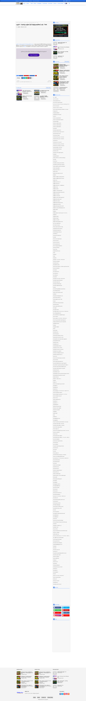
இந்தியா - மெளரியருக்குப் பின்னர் (58, 190)
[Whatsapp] (26, 78)
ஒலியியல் (55, 254)
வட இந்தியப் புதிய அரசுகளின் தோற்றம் (58, 537)
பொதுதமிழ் (55, 480)
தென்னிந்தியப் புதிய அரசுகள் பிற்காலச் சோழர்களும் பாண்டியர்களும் (62, 373)
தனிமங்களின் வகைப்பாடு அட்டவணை (58, 337)
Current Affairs (60, 3)
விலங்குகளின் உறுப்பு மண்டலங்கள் (58, 566)
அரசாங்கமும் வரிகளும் (57, 135)
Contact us (44, 697)
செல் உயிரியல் (55, 330)
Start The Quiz (33, 55)
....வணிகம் (55, 97)
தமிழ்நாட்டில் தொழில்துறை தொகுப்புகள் (59, 352)
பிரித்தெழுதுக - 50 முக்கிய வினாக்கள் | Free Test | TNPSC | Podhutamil (64, 70)
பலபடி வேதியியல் (56, 444)
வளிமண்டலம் (55, 551)
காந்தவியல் (55, 276)
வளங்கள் (55, 547)
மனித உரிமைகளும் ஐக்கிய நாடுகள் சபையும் (59, 499)
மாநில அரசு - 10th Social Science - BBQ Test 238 (27, 96)
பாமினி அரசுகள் (56, 447)
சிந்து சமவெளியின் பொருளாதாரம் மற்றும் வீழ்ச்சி (60, 321)
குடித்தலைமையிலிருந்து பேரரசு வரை (58, 295)
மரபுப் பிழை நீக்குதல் (56, 511)
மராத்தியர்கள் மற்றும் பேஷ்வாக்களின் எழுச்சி (59, 513)
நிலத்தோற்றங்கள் (56, 404)
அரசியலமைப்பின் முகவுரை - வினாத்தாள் (59, 138)
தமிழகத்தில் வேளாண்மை (57, 340)
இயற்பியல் (55, 214)
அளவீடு (55, 159)
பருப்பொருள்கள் (56, 442)
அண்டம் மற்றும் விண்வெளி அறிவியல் (58, 119)
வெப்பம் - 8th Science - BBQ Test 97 (59, 575)
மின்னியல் (55, 523)
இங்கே (25, 46)
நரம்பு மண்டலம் (56, 397)
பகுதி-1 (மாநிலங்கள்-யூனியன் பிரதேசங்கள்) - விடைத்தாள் (61, 421)
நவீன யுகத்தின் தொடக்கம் (57, 399)
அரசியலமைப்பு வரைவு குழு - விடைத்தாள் (59, 143)
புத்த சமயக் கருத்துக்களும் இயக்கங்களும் (59, 456)
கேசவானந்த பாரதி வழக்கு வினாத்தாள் (58, 302)
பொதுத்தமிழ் (55, 482)
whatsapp (58, 610)
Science (54, 3)
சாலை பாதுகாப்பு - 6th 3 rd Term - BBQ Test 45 (60, 318)
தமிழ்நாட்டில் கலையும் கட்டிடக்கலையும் (58, 349)
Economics (50, 3)
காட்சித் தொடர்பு (56, 273)
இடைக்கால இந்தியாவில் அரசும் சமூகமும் (59, 178)
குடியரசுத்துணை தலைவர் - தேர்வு (44, 90)
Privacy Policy (50, 697)
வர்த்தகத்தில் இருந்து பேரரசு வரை (58, 544)
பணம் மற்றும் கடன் (56, 428)
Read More (26, 93)
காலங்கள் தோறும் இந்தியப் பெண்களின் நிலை (59, 288)
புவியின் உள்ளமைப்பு (56, 466)
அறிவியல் (55, 154)
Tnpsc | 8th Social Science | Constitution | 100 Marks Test (27, 91)
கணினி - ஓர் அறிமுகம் (57, 261)
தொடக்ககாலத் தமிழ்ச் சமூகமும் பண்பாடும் (59, 383)
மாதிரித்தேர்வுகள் (56, 516)
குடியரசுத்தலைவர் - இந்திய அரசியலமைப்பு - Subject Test (44, 96)
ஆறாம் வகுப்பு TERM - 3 (57, 169)
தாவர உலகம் (55, 356)
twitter (66, 607)
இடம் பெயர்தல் (56, 171)
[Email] (30, 78)
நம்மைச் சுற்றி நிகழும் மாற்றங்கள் (58, 392)
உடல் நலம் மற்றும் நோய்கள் (57, 223)
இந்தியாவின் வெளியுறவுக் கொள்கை (58, 202)
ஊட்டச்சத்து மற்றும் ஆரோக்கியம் (58, 245)
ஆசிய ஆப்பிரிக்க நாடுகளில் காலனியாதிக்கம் (59, 166)
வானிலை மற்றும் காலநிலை (57, 554)
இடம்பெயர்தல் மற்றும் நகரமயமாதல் (58, 173)
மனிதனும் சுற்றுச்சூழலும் (57, 504)
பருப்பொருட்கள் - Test (60, 685)
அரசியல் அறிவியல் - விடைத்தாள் (58, 147)
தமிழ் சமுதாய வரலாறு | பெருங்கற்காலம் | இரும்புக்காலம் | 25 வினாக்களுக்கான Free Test (64, 65)
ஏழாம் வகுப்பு (55, 249)
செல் (54, 328)
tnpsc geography (56, 105)
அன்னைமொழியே (56, 121)
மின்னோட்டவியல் (56, 527)
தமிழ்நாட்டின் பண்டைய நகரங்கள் (58, 347)
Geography (39, 3)
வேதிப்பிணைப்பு (56, 582)
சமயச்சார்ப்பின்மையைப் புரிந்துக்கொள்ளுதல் (59, 314)
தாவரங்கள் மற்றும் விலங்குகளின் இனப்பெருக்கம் (60, 366)
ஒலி (54, 252)
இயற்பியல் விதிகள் (56, 216)
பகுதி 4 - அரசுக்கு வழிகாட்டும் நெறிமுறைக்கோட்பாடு (24, 44)
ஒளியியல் (55, 257)
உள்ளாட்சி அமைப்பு (56, 240)
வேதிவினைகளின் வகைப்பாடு (57, 584)
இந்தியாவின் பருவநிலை (57, 200)
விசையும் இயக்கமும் (56, 558)
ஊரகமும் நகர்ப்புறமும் (56, 247)
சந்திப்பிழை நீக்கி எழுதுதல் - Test (62, 42)
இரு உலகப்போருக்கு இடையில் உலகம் (58, 221)
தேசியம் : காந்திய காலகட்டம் (57, 378)
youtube (57, 612)
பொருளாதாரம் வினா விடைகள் (57, 492)
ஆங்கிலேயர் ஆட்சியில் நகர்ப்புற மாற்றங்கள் (59, 164)
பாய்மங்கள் (55, 449)
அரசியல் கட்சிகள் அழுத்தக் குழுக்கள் (58, 152)
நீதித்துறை (55, 411)
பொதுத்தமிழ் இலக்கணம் (57, 485)
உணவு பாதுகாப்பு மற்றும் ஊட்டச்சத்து (58, 226)
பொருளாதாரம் (56, 489)
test (19, 22)
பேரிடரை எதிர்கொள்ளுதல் (57, 473)
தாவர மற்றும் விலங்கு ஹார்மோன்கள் (58, 361)
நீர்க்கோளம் (55, 416)
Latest (27, 3)
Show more (48, 87)
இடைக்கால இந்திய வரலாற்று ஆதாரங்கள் (59, 176)
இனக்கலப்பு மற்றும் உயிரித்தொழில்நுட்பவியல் (59, 207)
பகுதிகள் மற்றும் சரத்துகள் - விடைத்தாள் (59, 423)
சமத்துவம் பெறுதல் (56, 309)
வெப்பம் (55, 573)
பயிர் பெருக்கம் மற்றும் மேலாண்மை (58, 440)
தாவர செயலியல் (56, 359)
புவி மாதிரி (55, 463)
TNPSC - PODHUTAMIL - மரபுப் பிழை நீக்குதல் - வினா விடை (63, 52)
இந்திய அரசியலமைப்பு (56, 183)
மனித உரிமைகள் (56, 501)
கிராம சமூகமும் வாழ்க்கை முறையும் (58, 292)
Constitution (44, 3)
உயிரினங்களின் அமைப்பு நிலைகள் (58, 228)
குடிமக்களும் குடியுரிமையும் (57, 297)
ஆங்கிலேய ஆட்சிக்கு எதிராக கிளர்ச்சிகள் (59, 162)
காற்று (55, 287)
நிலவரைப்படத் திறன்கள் (57, 409)
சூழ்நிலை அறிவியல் (56, 326)
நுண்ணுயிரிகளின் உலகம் (57, 418)
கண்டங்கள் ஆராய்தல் (56, 268)
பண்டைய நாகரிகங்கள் (57, 432)
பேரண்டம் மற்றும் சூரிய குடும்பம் (58, 470)
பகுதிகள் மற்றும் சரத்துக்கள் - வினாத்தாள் (59, 425)
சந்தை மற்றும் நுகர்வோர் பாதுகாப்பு (58, 306)
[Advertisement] (43, 13)
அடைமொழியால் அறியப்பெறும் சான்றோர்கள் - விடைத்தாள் (61, 109)
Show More (67, 61)
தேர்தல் (55, 380)
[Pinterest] (28, 78)
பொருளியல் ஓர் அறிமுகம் (57, 494)
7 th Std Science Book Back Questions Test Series (63, 88)
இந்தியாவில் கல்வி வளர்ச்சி (57, 204)
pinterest (66, 610)
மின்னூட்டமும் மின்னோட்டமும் (57, 525)
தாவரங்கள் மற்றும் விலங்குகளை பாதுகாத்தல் (59, 368)
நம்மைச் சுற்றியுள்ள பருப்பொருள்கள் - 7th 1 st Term (60, 394)
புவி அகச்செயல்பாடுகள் (57, 459)
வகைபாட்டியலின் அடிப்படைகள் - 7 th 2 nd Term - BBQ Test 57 (62, 535)
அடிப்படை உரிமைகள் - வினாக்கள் (58, 107)
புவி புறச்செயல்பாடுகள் (57, 461)
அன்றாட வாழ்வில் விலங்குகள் (57, 124)
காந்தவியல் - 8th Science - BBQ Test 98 (59, 278)
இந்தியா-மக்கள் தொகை (57, 195)
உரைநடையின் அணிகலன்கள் (57, 235)
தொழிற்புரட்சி (55, 385)
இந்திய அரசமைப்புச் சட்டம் (57, 181)
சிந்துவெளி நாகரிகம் (56, 323)
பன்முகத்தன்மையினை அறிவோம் (58, 435)
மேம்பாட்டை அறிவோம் (56, 532)
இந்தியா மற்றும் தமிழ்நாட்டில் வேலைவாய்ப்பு (59, 192)
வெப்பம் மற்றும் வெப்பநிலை (57, 577)
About (38, 697)
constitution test (26, 75)
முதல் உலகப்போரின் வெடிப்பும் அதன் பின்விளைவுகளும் (60, 530)
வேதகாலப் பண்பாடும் (56, 580)
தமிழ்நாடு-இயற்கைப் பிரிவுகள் (57, 345)
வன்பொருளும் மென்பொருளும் (58, 539)
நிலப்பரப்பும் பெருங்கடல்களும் (57, 406)
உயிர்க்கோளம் (55, 233)
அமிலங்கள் (55, 128)
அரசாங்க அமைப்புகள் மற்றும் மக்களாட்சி (59, 131)
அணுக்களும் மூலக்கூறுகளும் (57, 114)
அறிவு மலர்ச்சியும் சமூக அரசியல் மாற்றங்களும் (59, 157)
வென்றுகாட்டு (55, 570)
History (35, 3)
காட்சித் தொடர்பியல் (56, 271)
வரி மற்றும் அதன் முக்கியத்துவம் (58, 542)
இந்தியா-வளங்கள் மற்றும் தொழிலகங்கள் (59, 197)
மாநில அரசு (55, 518)
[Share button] (32, 78)
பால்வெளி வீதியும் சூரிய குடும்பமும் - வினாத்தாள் (60, 454)
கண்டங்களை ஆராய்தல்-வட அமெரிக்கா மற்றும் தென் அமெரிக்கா (62, 266)
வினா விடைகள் (56, 561)
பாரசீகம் (55, 451)
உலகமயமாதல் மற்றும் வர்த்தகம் (58, 238)
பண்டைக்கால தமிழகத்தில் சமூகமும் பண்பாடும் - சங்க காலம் (61, 430)
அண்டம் (55, 116)
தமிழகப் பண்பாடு (56, 342)
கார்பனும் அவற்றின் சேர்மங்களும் (58, 285)
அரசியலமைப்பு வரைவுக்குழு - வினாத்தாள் (59, 145)
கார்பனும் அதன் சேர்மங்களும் (57, 283)
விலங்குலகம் (55, 568)
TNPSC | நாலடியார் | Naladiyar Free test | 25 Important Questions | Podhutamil (63, 76)
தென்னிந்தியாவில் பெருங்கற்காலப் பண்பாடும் (59, 375)
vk (66, 612)
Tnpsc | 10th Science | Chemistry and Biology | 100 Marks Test (62, 104)
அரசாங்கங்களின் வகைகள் (57, 133)
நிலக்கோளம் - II (56, 402)
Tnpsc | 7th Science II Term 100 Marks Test (63, 47)
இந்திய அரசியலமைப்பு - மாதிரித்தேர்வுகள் (59, 185)
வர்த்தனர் (55, 546)
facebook (58, 607)
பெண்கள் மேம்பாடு (56, 468)
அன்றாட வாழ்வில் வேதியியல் (57, 126)
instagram (58, 615)
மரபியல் (55, 509)
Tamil (32, 3)
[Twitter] (24, 78)
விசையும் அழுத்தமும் (56, 556)
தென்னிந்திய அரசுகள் (57, 371)
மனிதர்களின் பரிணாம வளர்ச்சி (58, 508)
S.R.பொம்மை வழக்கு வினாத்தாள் (58, 102)
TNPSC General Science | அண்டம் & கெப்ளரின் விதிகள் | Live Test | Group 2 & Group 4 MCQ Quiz (64, 82)
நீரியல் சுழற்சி (55, 413)
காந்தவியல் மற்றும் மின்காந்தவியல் (58, 280)
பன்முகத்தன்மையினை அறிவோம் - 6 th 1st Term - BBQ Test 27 (62, 437)
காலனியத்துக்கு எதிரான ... (57, 290)
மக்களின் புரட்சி (56, 497)
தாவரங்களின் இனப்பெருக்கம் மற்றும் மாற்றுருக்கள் (60, 363)
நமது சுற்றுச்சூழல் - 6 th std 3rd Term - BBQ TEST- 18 (61, 390)
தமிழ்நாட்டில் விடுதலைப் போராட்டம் (58, 354)
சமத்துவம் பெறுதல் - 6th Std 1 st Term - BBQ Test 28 (61, 311)
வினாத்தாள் (55, 563)
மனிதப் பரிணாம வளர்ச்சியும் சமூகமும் (58, 506)
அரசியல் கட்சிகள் (56, 150)
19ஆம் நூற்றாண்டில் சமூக (57, 100)
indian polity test (32, 75)
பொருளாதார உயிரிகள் (56, 487)
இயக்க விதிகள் (56, 209)
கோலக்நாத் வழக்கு (56, 304)
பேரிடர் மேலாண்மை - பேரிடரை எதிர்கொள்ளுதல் (60, 475)
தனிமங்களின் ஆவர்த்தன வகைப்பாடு (58, 335)
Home (24, 3)
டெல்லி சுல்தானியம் (56, 333)
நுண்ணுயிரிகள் (56, 420)
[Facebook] (22, 78)
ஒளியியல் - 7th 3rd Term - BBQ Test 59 (59, 259)
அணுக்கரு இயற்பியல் (56, 112)
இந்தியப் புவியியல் (56, 188)
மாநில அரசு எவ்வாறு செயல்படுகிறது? (58, 520)
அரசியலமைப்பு (56, 140)
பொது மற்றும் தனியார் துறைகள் (58, 478)
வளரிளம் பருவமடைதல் (57, 549)
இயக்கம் (55, 211)
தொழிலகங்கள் (56, 387)
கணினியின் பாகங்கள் (56, 264)
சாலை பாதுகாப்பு (56, 316)
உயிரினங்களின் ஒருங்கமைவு (57, 230)
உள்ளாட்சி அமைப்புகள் (56, 242)
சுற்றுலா (55, 325)
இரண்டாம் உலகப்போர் (56, 219)
